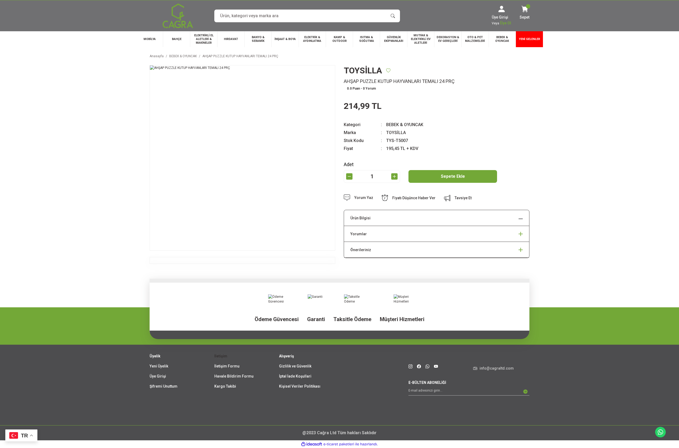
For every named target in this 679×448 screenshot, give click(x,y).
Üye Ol (505, 23)
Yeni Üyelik (159, 366)
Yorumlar (358, 234)
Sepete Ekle (453, 176)
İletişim (220, 356)
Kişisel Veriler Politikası (299, 386)
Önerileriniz (360, 250)
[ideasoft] (311, 444)
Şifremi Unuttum (163, 386)
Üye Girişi (158, 376)
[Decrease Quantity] (349, 176)
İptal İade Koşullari (295, 376)
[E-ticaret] (338, 444)
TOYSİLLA (396, 132)
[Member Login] (501, 9)
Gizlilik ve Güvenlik (295, 366)
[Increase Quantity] (394, 176)
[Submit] (525, 392)
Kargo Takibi (225, 386)
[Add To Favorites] (388, 70)
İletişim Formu (227, 366)
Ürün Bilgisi (360, 218)
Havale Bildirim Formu (234, 376)
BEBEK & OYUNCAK (404, 124)
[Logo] (178, 15)
